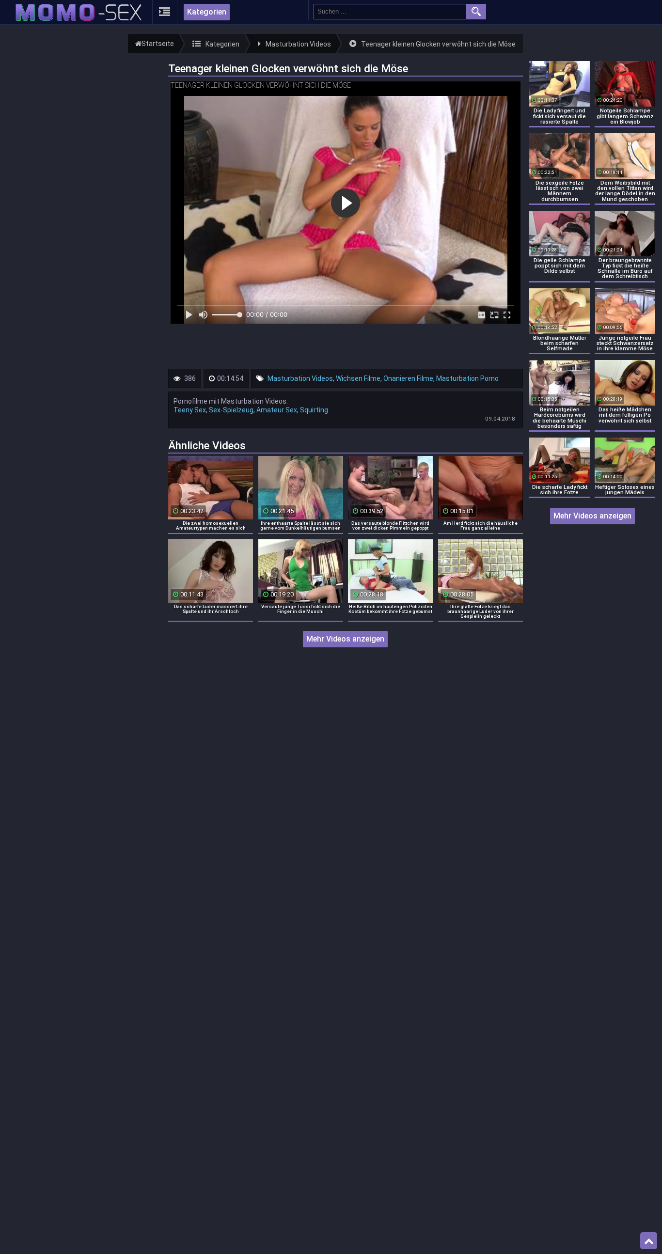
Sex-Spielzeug (231, 410)
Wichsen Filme (358, 378)
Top (648, 1241)
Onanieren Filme (408, 378)
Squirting (314, 410)
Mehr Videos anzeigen (345, 638)
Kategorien (206, 11)
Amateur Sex (276, 410)
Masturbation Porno (467, 378)
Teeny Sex (189, 410)
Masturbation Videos (300, 378)
